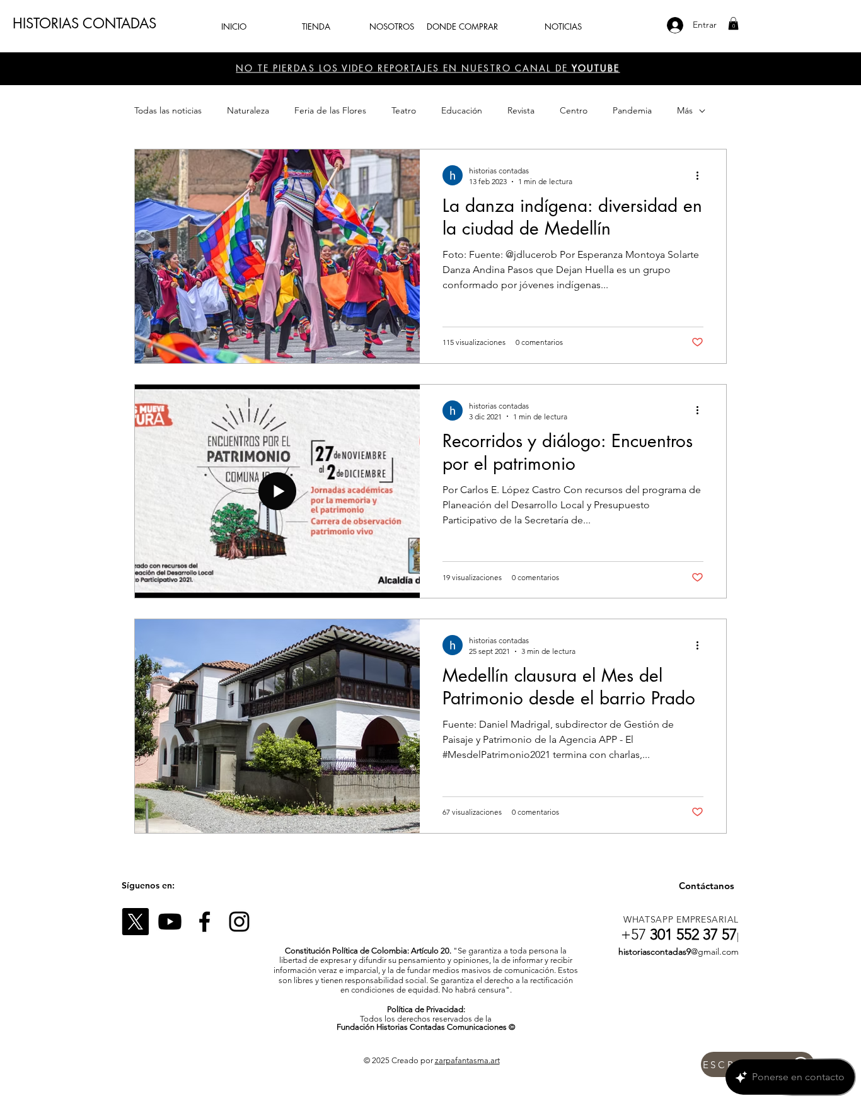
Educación (461, 110)
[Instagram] (239, 921)
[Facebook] (204, 921)
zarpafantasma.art (467, 1060)
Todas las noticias (168, 110)
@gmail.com (715, 951)
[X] (135, 921)
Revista (521, 110)
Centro (573, 110)
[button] (733, 23)
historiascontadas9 (654, 951)
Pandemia (632, 110)
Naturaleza (248, 110)
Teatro (403, 110)
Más (685, 110)
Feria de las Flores (330, 110)
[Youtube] (169, 921)
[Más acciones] (701, 175)
